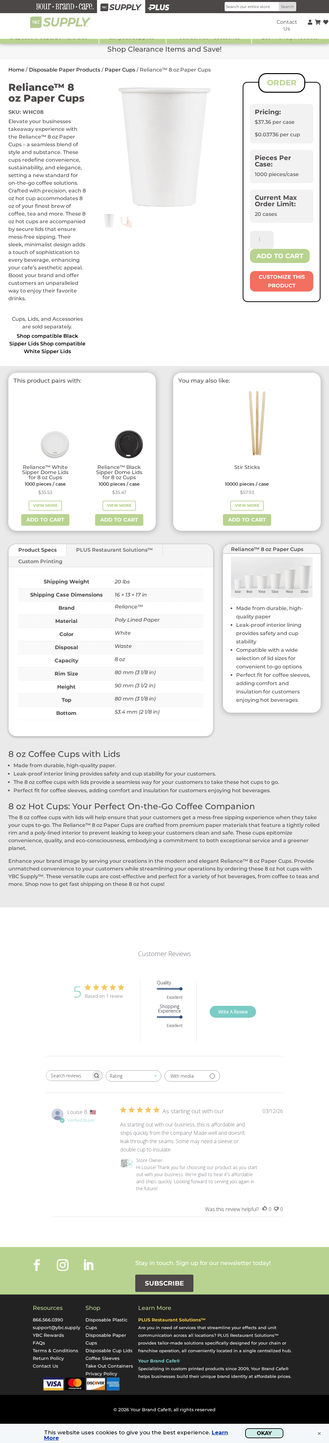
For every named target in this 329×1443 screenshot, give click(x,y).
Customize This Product (282, 281)
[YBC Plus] (159, 6)
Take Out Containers (109, 1366)
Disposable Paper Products (64, 70)
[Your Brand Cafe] (65, 6)
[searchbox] (68, 1076)
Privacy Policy (101, 1374)
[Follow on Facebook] (37, 1265)
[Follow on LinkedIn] (88, 1265)
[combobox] (133, 1076)
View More (45, 505)
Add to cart (279, 256)
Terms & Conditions (55, 1351)
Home (16, 70)
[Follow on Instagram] (62, 1265)
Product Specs (37, 550)
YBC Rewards (48, 1335)
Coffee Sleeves (102, 1358)
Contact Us (45, 1366)
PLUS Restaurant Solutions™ (114, 550)
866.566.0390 (48, 1320)
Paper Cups (120, 70)
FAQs (39, 1343)
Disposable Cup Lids (108, 1351)
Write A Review (233, 1012)
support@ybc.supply (56, 1327)
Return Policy (48, 1358)
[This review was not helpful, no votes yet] (276, 1209)
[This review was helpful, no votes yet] (264, 1209)
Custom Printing (40, 561)
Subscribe (164, 1283)
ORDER (282, 82)
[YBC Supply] (121, 6)
